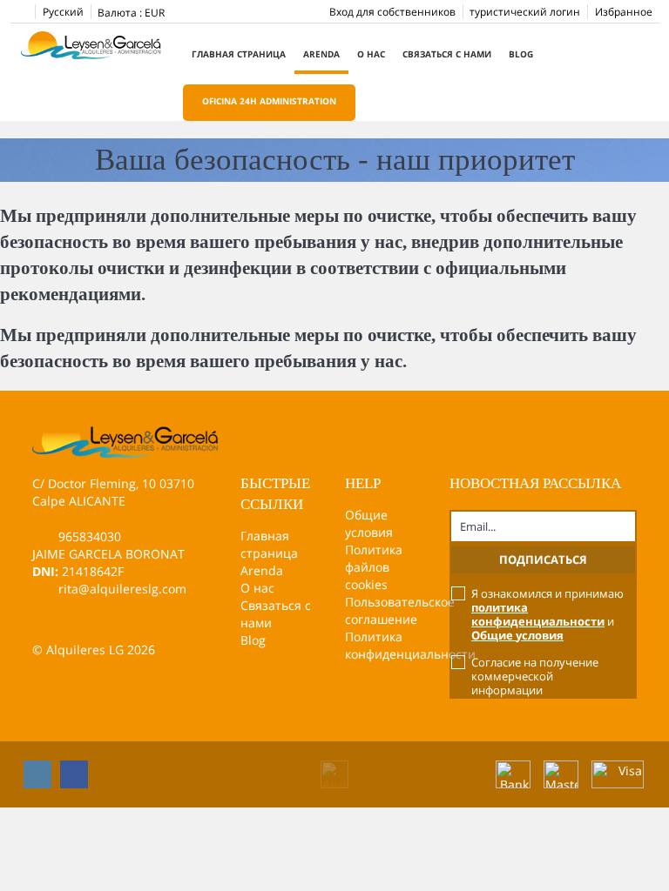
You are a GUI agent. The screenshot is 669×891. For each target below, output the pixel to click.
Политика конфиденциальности (410, 645)
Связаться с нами (446, 54)
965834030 (89, 536)
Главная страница (239, 54)
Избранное (623, 11)
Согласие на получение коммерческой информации (534, 676)
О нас (371, 54)
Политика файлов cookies (373, 567)
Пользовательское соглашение (400, 610)
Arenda (321, 54)
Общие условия (369, 523)
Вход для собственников (392, 11)
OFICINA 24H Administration (269, 101)
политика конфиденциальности (538, 614)
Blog (521, 54)
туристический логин (525, 11)
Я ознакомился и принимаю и (547, 614)
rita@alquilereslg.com (122, 588)
